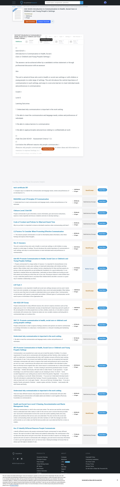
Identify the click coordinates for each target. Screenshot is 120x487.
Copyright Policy (90, 457)
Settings (67, 36)
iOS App (39, 473)
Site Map (63, 467)
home (14, 6)
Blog (62, 464)
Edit (55, 36)
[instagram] (22, 460)
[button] (14, 3)
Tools (60, 36)
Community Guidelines (92, 459)
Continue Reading (48, 149)
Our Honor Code (90, 461)
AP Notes (39, 466)
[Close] (117, 480)
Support (63, 469)
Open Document (30, 21)
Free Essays (40, 461)
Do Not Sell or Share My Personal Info (92, 480)
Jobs (62, 461)
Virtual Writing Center (43, 464)
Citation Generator (42, 471)
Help (62, 471)
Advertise (64, 459)
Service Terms (90, 466)
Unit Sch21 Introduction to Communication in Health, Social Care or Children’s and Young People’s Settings (50, 10)
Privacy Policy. (14, 485)
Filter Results (76, 36)
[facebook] (14, 460)
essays (19, 6)
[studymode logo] (31, 2)
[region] (60, 480)
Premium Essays (41, 459)
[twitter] (18, 460)
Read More (102, 190)
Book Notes (40, 468)
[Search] (81, 2)
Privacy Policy (90, 464)
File (50, 36)
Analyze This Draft (43, 21)
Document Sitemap (42, 457)
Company (64, 457)
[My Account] (106, 2)
